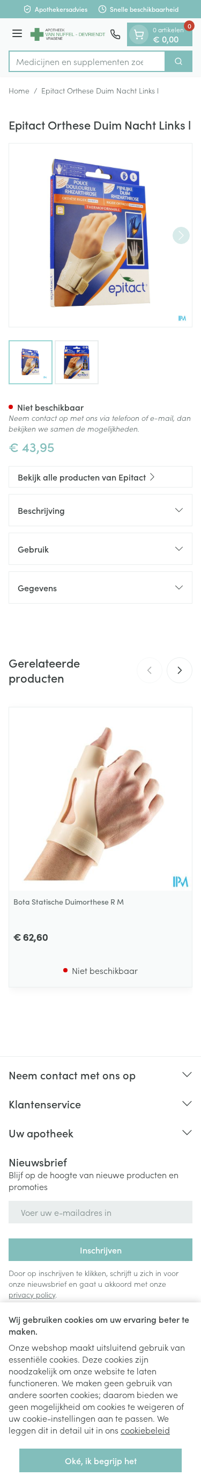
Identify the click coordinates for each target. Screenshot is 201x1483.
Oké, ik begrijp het (101, 1460)
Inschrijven (101, 1250)
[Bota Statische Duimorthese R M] (100, 799)
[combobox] (87, 61)
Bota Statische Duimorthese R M (68, 901)
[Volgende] (181, 235)
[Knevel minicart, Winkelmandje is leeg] (138, 34)
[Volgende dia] (179, 670)
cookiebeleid (145, 1430)
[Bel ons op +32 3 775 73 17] (115, 34)
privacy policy (32, 1294)
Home (19, 90)
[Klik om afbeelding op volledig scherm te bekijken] (100, 235)
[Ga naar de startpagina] (68, 34)
